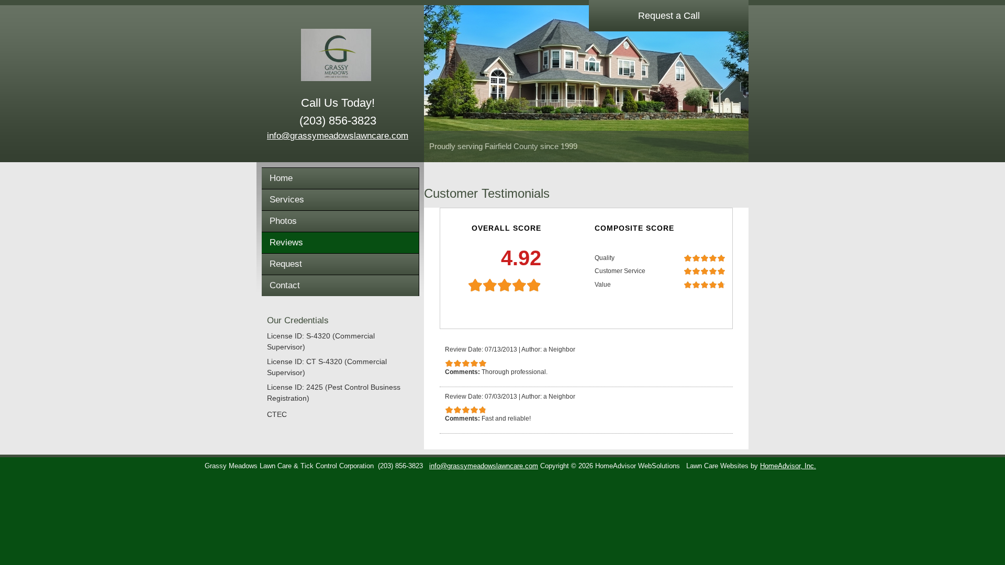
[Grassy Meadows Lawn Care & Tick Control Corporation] (337, 55)
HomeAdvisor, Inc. (788, 466)
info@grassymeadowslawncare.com (337, 136)
